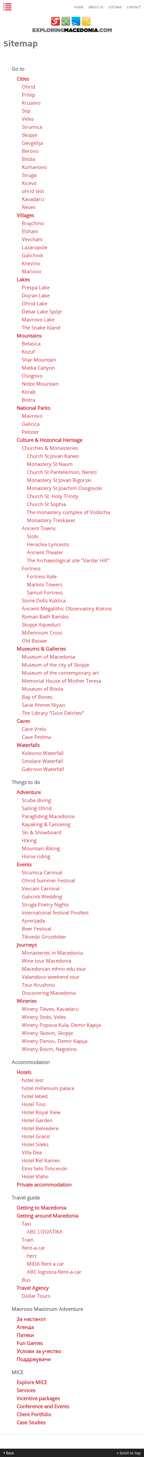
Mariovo (31, 271)
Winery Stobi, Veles (44, 1016)
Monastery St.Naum (50, 464)
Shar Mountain (39, 359)
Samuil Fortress (45, 592)
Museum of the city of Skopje (55, 664)
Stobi (33, 536)
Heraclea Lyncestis (48, 544)
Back (10, 1452)
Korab (28, 391)
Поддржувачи (34, 1359)
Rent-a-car (33, 1247)
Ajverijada (33, 920)
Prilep (28, 94)
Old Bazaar (34, 640)
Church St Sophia (46, 504)
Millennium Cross (42, 632)
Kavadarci (33, 199)
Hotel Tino (34, 1104)
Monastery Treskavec (51, 520)
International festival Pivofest (55, 912)
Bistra (28, 399)
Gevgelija (32, 142)
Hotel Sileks (35, 1144)
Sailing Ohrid (37, 808)
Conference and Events (43, 1406)
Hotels (24, 1072)
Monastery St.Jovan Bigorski (59, 480)
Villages (25, 215)
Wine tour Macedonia (46, 960)
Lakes (23, 279)
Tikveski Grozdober (44, 936)
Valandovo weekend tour (50, 976)
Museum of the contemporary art (60, 672)
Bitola (28, 159)
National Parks (33, 407)
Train (27, 1239)
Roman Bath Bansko (45, 616)
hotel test (32, 1080)
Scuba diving (36, 800)
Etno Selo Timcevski (44, 1168)
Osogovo (32, 375)
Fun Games (30, 1343)
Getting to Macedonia (41, 1207)
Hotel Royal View (41, 1112)
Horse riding (36, 856)
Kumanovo (34, 167)
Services (26, 1390)
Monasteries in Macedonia (52, 952)
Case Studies (31, 1422)
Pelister (30, 431)
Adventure (29, 792)
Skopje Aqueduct (41, 624)
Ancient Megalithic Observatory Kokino (67, 608)
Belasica (31, 343)
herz (32, 1255)
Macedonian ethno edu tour (54, 968)
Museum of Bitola (42, 688)
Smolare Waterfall (42, 761)
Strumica (32, 126)
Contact (134, 7)
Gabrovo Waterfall (43, 769)
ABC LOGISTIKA (45, 1231)
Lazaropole (34, 247)
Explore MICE (32, 1382)
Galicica (31, 423)
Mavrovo (32, 415)
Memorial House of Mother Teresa (61, 680)
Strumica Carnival (42, 872)
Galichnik (32, 255)
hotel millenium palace (48, 1088)
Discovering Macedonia (49, 992)
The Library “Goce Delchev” (53, 712)
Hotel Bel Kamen (41, 1160)
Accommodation (31, 1062)
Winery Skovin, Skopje (47, 1033)
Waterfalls (28, 745)
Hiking (29, 840)
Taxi (26, 1223)
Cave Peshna (36, 737)
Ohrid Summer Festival (48, 880)
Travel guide (26, 1197)
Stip (26, 110)
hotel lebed (35, 1096)
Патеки (25, 1335)
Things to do (26, 782)
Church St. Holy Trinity (52, 496)
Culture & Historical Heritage (49, 439)
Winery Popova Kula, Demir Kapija (61, 1025)
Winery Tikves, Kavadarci (50, 1008)
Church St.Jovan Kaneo (53, 456)
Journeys (27, 944)
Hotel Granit (36, 1136)
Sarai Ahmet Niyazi (43, 704)
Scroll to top (130, 1452)
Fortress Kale (42, 576)
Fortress (31, 568)
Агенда (25, 1327)
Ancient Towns (39, 528)
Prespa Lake (36, 287)
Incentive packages (38, 1398)
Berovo (30, 151)
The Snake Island (41, 327)
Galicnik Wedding (42, 896)
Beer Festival (36, 928)
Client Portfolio (34, 1414)
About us (95, 7)
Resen (28, 207)
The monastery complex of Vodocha (68, 512)
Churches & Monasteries (50, 448)
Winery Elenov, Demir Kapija (54, 1041)
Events (24, 864)
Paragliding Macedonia (48, 816)
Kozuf (28, 351)
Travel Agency (33, 1287)
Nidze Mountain (40, 383)
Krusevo (31, 102)
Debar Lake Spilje (42, 311)
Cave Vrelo (34, 728)
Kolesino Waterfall (43, 753)
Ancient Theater (45, 552)
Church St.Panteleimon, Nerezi (62, 472)
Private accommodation (44, 1184)
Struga (29, 175)
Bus (26, 1279)
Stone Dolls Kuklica (44, 600)
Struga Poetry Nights (45, 904)
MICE (17, 1372)
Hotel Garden (37, 1120)
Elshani (30, 231)
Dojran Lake (36, 295)
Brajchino (33, 223)
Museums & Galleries (41, 648)
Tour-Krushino (38, 984)
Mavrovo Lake (38, 319)
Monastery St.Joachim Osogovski (64, 488)
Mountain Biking (41, 848)
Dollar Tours (36, 1295)
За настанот (31, 1319)
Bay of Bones (37, 696)
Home (78, 7)
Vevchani (32, 239)
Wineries (27, 1000)
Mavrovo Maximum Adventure (47, 1308)
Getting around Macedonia (47, 1215)
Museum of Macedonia (48, 656)
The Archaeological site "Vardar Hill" (68, 560)
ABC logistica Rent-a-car (54, 1271)
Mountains (29, 335)
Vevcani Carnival (41, 888)
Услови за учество (39, 1351)
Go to (18, 68)
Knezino (31, 263)
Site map (115, 7)
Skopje (29, 134)
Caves (23, 720)
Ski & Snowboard (41, 832)
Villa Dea (32, 1152)
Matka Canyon (38, 367)
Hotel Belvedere (40, 1128)
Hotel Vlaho (35, 1176)
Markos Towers (44, 584)
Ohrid (28, 86)
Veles (28, 118)
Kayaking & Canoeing (46, 824)
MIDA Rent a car (45, 1263)
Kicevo (29, 183)
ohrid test (33, 191)
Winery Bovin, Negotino (49, 1049)
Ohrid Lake (34, 303)
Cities (23, 78)
